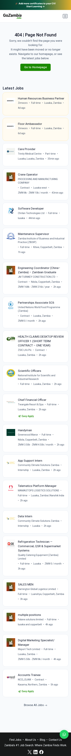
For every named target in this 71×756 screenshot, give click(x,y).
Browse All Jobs (34, 705)
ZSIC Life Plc (25, 350)
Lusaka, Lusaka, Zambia (31, 158)
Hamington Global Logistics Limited (37, 589)
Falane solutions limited (30, 619)
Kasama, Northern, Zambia (32, 684)
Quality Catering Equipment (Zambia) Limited (38, 557)
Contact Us (55, 739)
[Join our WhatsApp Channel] (64, 734)
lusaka (21, 218)
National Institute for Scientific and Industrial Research (36, 377)
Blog (42, 739)
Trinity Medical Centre (30, 153)
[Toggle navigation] (65, 16)
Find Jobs (15, 739)
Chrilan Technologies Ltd (31, 213)
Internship (23, 470)
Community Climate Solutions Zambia (38, 465)
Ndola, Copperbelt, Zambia (45, 281)
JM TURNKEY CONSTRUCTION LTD (36, 276)
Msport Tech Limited (29, 649)
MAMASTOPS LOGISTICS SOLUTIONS (38, 490)
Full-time (36, 102)
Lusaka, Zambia (53, 102)
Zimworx (23, 102)
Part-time (50, 153)
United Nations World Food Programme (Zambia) (39, 309)
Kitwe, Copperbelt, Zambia (47, 247)
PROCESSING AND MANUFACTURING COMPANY (38, 181)
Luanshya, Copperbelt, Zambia (47, 594)
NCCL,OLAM (24, 679)
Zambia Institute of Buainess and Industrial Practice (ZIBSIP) (41, 240)
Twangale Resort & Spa (30, 404)
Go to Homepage (35, 67)
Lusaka (36, 525)
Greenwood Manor (28, 434)
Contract (25, 187)
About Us (30, 739)
